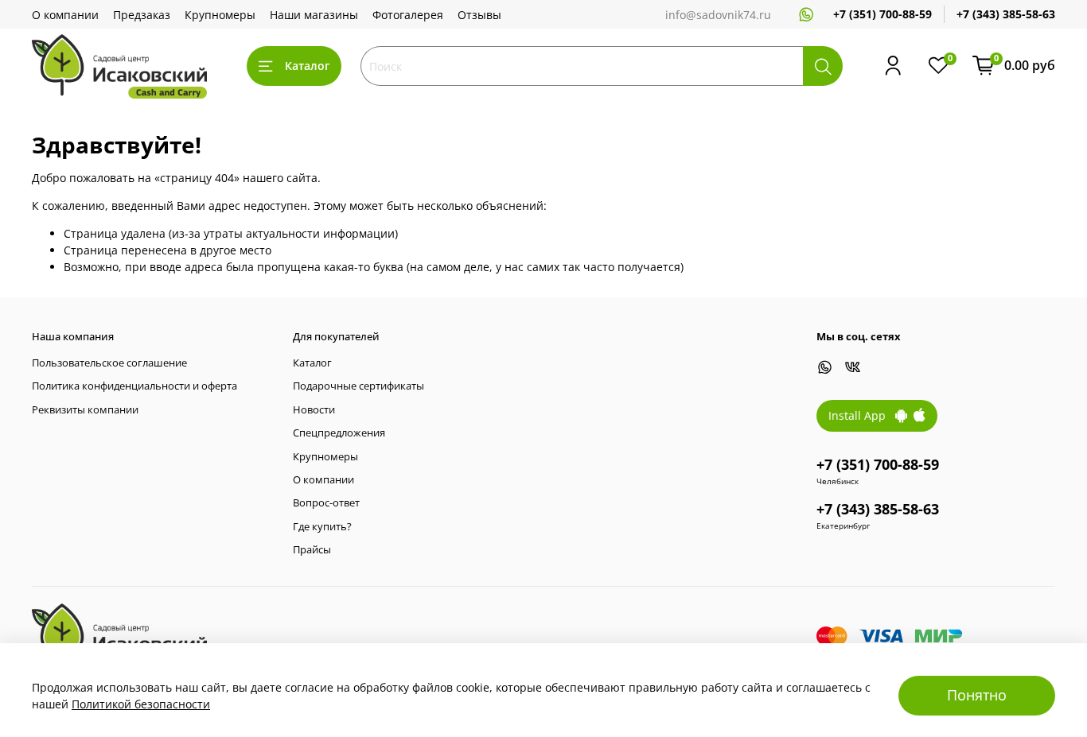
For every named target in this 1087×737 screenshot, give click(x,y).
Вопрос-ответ (326, 503)
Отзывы (479, 14)
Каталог (307, 65)
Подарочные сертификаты (358, 386)
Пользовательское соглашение (109, 363)
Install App (861, 415)
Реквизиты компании (85, 410)
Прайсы (312, 550)
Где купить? (322, 526)
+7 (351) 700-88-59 (882, 13)
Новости (314, 410)
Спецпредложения (339, 433)
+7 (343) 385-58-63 (1005, 13)
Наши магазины (314, 14)
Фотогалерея (407, 14)
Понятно (977, 694)
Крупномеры (220, 14)
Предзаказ (141, 14)
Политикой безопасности (141, 704)
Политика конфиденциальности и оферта (134, 386)
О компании (65, 14)
